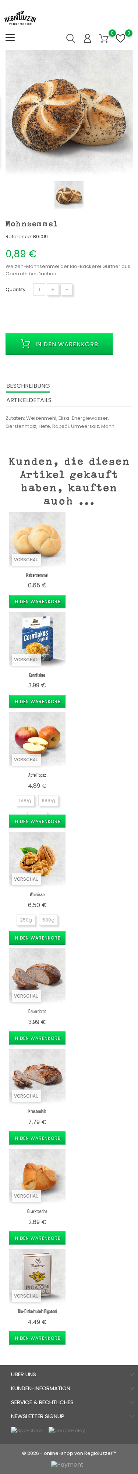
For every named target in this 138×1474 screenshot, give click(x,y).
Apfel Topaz (37, 775)
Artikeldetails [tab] (29, 400)
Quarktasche (37, 1211)
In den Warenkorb (65, 344)
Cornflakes (37, 675)
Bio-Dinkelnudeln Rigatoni (37, 1311)
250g (26, 919)
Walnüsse (37, 894)
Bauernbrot (37, 1011)
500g (25, 800)
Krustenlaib (37, 1111)
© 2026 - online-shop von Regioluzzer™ (69, 1453)
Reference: (19, 236)
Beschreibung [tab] (28, 386)
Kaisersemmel (37, 575)
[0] (104, 38)
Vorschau (26, 560)
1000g (48, 800)
